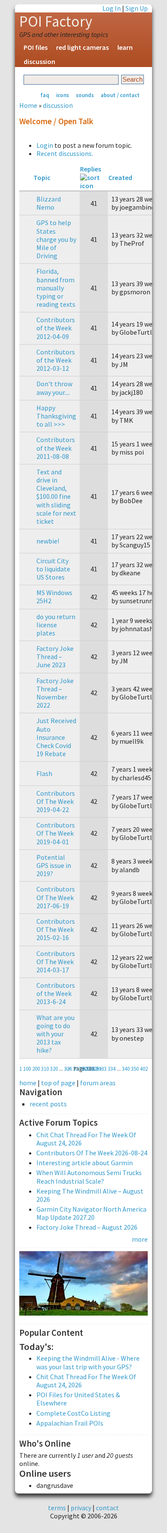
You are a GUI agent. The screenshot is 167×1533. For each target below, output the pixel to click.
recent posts (48, 1104)
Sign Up (136, 8)
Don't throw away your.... (54, 387)
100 (27, 1068)
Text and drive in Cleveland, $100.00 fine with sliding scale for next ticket (56, 496)
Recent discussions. (64, 153)
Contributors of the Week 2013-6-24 (55, 993)
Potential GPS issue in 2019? (53, 865)
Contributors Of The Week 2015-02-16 (55, 929)
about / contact (120, 95)
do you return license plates (55, 624)
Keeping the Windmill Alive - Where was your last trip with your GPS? (88, 1362)
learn (125, 47)
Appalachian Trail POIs (69, 1423)
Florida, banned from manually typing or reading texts (55, 287)
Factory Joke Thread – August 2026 (86, 1227)
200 (36, 1068)
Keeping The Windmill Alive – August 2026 (89, 1195)
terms (57, 1507)
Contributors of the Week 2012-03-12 (55, 360)
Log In (111, 8)
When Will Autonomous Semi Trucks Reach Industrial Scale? (89, 1176)
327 (77, 1068)
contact (107, 1507)
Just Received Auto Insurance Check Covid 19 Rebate (56, 737)
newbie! (47, 541)
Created (120, 177)
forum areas (98, 1082)
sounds (85, 95)
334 (112, 1068)
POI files (36, 47)
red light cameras (82, 47)
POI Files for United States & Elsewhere (78, 1398)
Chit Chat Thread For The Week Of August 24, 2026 (86, 1138)
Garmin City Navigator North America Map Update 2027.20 (91, 1213)
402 (144, 1068)
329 (95, 1068)
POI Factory (55, 21)
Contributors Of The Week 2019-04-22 (55, 801)
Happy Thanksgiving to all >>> (56, 415)
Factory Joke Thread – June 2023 (55, 656)
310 (45, 1068)
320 (54, 1068)
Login (44, 145)
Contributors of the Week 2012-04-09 (55, 327)
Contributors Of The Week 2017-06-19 (55, 897)
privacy (81, 1507)
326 (68, 1068)
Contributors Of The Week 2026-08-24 (91, 1152)
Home (28, 105)
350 (135, 1068)
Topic (42, 177)
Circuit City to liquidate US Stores (53, 568)
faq (44, 95)
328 (86, 1068)
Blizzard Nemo (48, 203)
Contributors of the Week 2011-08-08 (55, 447)
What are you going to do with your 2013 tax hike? (55, 1034)
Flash (44, 773)
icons (62, 95)
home (27, 1082)
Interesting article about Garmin (84, 1162)
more (140, 1239)
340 (126, 1068)
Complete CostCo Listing (73, 1413)
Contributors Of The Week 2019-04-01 (55, 833)
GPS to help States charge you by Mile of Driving (56, 239)
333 (103, 1068)
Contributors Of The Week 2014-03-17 (55, 961)
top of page (58, 1082)
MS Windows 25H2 (54, 596)
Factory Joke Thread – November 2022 (55, 693)
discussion (39, 61)
